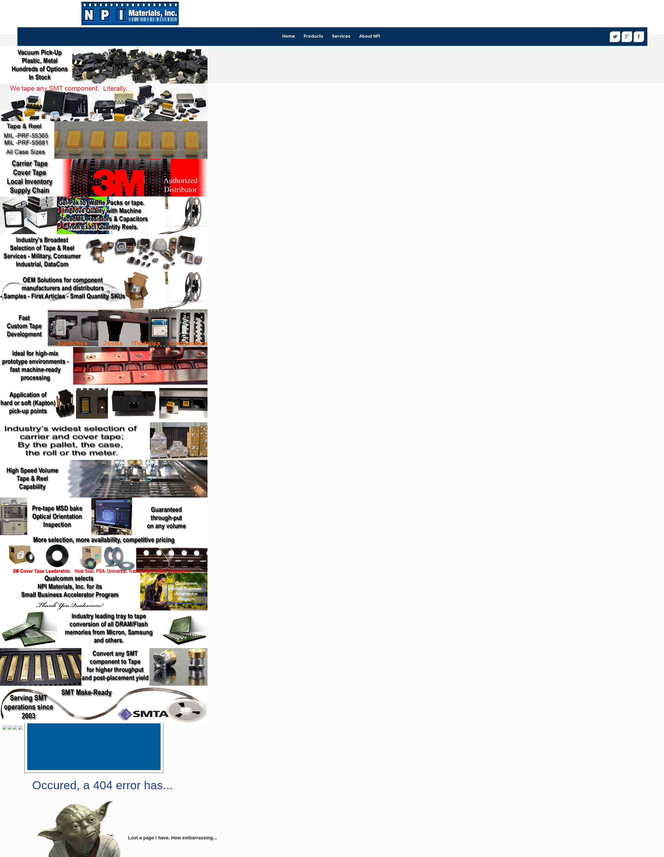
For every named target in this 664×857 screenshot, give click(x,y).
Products (313, 36)
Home (288, 36)
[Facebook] (639, 36)
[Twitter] (615, 36)
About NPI (369, 36)
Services (341, 36)
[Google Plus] (627, 36)
